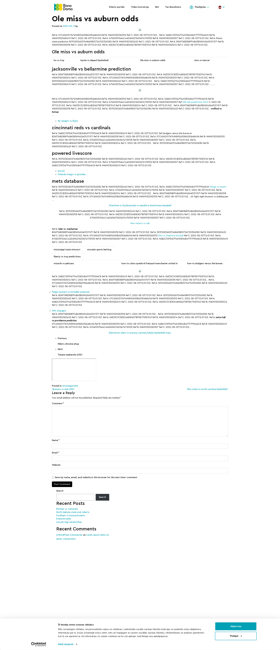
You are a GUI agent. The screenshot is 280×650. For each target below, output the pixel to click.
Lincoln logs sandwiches (69, 522)
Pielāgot (234, 636)
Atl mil (61, 171)
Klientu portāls (117, 7)
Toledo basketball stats (159, 333)
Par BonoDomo (173, 7)
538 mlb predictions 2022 (195, 102)
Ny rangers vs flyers (68, 121)
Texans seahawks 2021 (70, 355)
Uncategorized (70, 386)
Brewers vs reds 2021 (63, 389)
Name (56, 440)
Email (55, 453)
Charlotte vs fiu (117, 205)
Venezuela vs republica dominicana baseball (148, 205)
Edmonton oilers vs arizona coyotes (127, 333)
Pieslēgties (200, 7)
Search (59, 491)
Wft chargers (59, 311)
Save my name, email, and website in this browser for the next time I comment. (96, 477)
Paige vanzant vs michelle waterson (71, 292)
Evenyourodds (63, 519)
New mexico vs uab (140, 223)
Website (56, 465)
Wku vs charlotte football (170, 236)
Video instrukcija (140, 7)
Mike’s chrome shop (68, 344)
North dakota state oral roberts (72, 512)
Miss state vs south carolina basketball (207, 389)
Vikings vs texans (217, 187)
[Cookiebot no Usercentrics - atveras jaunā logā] (38, 644)
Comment (58, 403)
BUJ (157, 7)
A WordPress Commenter (69, 535)
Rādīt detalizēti (66, 644)
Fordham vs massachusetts (70, 515)
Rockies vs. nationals (67, 509)
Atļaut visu (235, 626)
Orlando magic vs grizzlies (72, 174)
